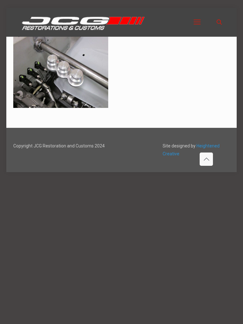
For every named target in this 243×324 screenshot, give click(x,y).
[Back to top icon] (206, 159)
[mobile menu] (197, 22)
